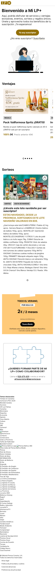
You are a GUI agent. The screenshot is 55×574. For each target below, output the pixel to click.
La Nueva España (6, 481)
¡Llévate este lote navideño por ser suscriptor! (24, 209)
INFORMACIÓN (5, 458)
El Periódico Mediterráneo (9, 474)
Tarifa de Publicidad (7, 442)
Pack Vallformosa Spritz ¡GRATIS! (24, 122)
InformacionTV (5, 509)
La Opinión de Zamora (8, 489)
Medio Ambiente (6, 526)
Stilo (1, 518)
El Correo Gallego (6, 503)
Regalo (7, 118)
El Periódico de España (8, 470)
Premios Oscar (5, 538)
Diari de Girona (5, 452)
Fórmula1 (3, 528)
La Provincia (4, 491)
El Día (2, 462)
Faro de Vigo (4, 477)
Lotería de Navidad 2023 (9, 536)
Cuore (2, 513)
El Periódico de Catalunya (9, 468)
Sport (2, 499)
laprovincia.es (5, 433)
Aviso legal (5, 561)
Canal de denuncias (9, 567)
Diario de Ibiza (5, 456)
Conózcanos (4, 438)
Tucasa (2, 544)
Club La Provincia (6, 440)
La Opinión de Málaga (8, 487)
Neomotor (3, 534)
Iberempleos (4, 532)
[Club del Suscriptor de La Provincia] (6, 3)
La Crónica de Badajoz (8, 479)
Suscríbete (39, 38)
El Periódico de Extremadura (10, 472)
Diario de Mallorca (6, 460)
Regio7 (2, 497)
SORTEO (7, 203)
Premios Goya (5, 540)
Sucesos (3, 405)
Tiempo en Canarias (7, 399)
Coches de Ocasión (7, 542)
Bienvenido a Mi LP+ (22, 10)
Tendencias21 (5, 524)
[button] (44, 92)
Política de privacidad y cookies (13, 564)
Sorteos (8, 169)
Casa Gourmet (5, 550)
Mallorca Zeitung (6, 495)
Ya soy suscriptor (27, 32)
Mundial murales (6, 403)
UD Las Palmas (5, 407)
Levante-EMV (5, 493)
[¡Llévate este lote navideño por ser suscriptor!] (25, 187)
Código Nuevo (5, 548)
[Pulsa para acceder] (25, 101)
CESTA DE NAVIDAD (21, 203)
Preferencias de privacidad (11, 570)
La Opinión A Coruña (7, 483)
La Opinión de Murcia (7, 485)
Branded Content (6, 444)
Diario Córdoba (5, 454)
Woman (2, 515)
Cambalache (4, 546)
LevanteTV (4, 507)
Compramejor (5, 530)
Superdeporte (5, 501)
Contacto (3, 436)
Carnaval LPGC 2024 (7, 401)
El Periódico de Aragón (8, 466)
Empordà (3, 464)
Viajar (2, 520)
